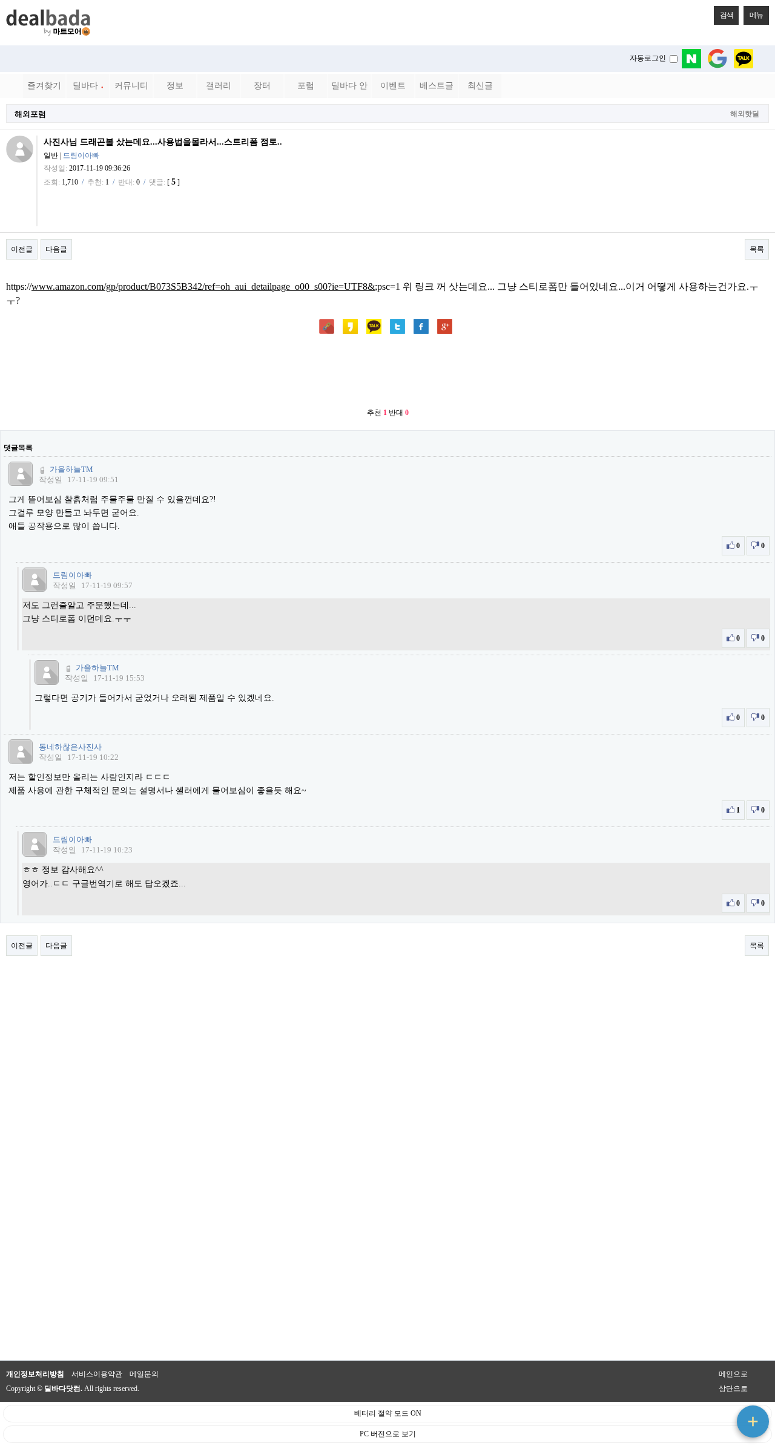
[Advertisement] (387, 372)
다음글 (56, 249)
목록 (757, 249)
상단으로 (733, 1388)
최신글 (480, 85)
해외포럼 (30, 114)
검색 (726, 15)
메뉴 (756, 15)
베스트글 (436, 85)
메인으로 (733, 1374)
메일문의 (144, 1374)
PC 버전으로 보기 (388, 1434)
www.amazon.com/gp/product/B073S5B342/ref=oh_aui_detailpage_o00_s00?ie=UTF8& (203, 286)
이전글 (22, 249)
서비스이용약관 (96, 1374)
